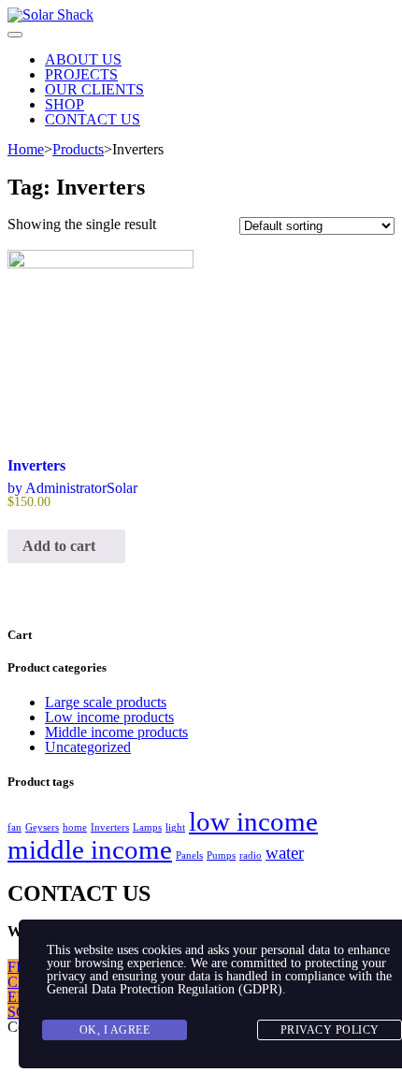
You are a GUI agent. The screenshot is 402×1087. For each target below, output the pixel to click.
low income (253, 821)
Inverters (110, 827)
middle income (89, 849)
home (75, 827)
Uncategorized (88, 747)
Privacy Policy (330, 1029)
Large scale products (105, 702)
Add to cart (60, 546)
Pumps (221, 855)
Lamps (147, 827)
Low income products (109, 717)
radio (250, 855)
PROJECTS (81, 74)
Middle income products (116, 732)
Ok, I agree (115, 1029)
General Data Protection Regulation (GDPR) (164, 989)
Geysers (42, 827)
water (285, 852)
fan (14, 827)
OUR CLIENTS (94, 89)
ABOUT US (83, 59)
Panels (189, 855)
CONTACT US (92, 119)
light (175, 827)
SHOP (64, 104)
